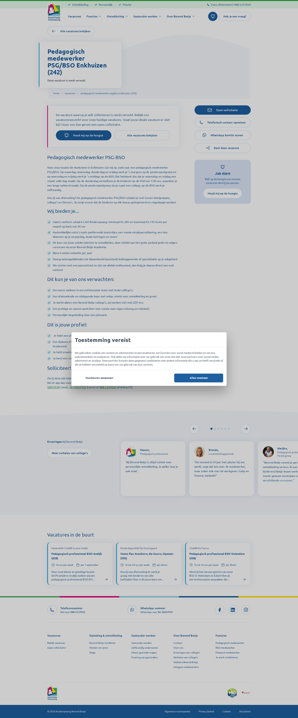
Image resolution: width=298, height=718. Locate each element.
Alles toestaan (199, 377)
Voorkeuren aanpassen (99, 377)
